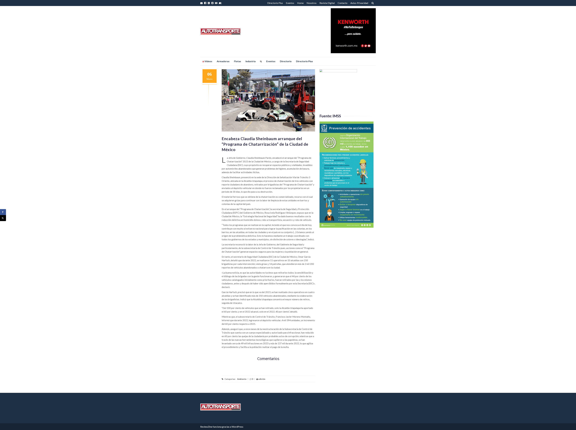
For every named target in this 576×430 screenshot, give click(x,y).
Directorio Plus (275, 2)
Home (300, 2)
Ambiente (241, 379)
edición (261, 379)
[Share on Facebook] (3, 212)
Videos (208, 61)
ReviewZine (206, 426)
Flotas (237, 61)
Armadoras (223, 61)
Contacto (342, 2)
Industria (251, 61)
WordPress (237, 426)
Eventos (290, 2)
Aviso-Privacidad (359, 2)
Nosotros (311, 2)
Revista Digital (327, 2)
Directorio (286, 61)
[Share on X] (3, 218)
